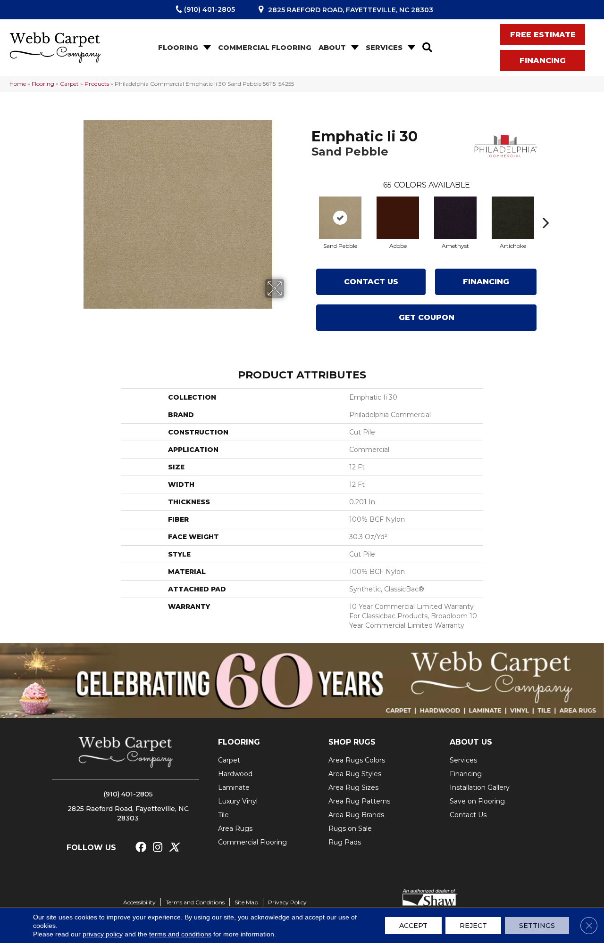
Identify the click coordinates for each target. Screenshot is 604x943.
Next (546, 208)
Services (384, 47)
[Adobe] (397, 217)
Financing (486, 281)
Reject (473, 925)
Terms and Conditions (195, 902)
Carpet (69, 83)
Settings (537, 925)
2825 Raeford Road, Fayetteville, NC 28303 (350, 10)
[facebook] (140, 847)
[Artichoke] (513, 217)
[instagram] (157, 847)
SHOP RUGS (352, 742)
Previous (307, 208)
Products (96, 83)
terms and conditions (180, 934)
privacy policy (103, 934)
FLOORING (239, 742)
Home (17, 83)
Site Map (246, 902)
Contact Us (371, 281)
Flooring (178, 47)
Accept (413, 925)
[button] (206, 47)
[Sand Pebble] (340, 217)
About (332, 47)
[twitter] (173, 847)
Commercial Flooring (264, 47)
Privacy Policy (287, 902)
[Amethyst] (455, 217)
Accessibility (139, 902)
